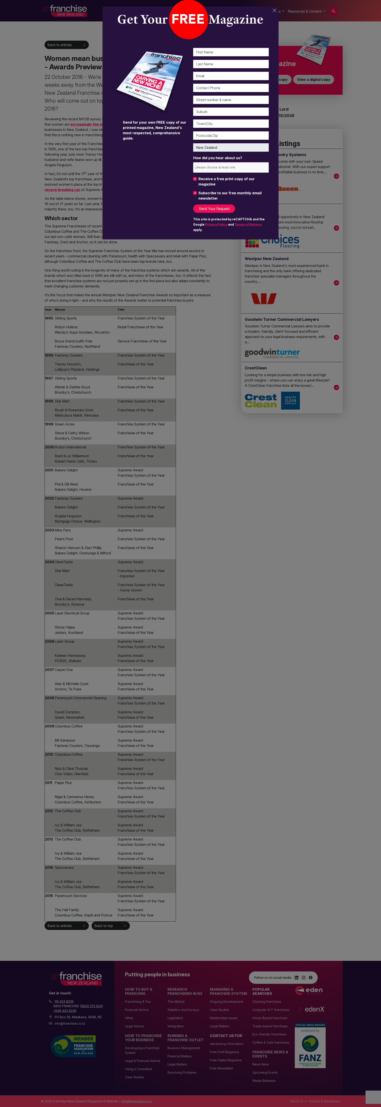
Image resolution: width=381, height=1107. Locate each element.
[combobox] (231, 167)
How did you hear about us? (217, 158)
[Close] (274, 10)
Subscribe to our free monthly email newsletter (229, 195)
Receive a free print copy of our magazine (226, 181)
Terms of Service (248, 224)
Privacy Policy (216, 224)
